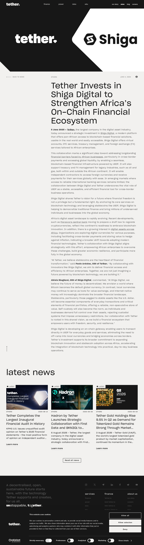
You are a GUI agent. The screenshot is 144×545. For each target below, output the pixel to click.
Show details (123, 541)
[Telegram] (103, 485)
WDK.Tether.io (110, 506)
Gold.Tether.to (110, 502)
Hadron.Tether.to (111, 509)
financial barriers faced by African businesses (77, 157)
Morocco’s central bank (74, 222)
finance (47, 4)
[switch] (70, 540)
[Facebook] (120, 485)
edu (86, 4)
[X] (95, 485)
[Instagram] (86, 485)
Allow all (125, 515)
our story (115, 4)
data (74, 4)
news (122, 4)
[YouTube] (137, 485)
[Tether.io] (13, 4)
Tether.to (108, 498)
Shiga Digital (107, 133)
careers (135, 4)
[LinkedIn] (112, 485)
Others (54, 77)
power (61, 4)
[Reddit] (128, 485)
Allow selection (125, 522)
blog (128, 4)
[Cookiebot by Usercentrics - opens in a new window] (14, 540)
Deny (125, 529)
